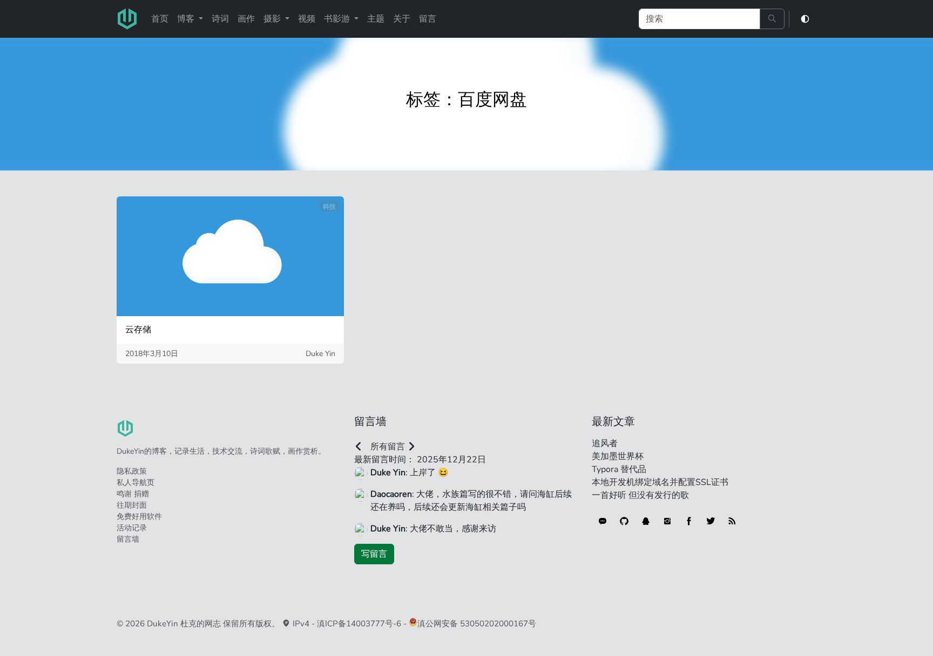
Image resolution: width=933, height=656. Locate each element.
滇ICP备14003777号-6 (359, 623)
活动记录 (132, 528)
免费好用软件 (139, 516)
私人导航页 (135, 482)
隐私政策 (132, 471)
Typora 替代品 (619, 469)
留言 (427, 19)
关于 (401, 19)
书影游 (338, 19)
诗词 (220, 19)
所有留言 (387, 447)
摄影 (273, 19)
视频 (306, 19)
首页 (159, 19)
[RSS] (732, 521)
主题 (375, 19)
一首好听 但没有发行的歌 (640, 495)
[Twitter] (710, 521)
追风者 (605, 443)
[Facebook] (689, 521)
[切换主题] (805, 19)
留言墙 (128, 539)
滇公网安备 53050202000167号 (476, 623)
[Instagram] (667, 521)
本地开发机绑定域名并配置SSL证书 (660, 482)
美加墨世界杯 (618, 456)
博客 (187, 19)
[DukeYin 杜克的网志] (127, 19)
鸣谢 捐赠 (133, 494)
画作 (246, 19)
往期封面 (132, 505)
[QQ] (646, 521)
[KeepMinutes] (602, 521)
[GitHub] (624, 521)
